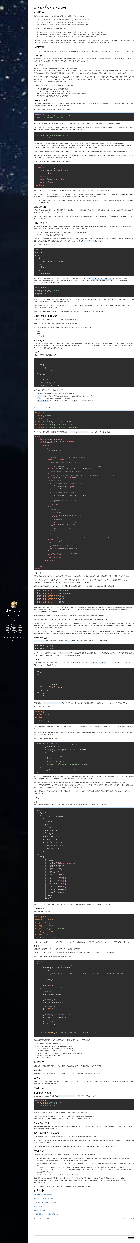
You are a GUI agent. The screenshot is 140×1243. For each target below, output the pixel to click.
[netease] (14, 637)
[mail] (15, 640)
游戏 (20, 632)
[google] (20, 637)
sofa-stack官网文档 (39, 1210)
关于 (7, 629)
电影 (14, 632)
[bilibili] (11, 637)
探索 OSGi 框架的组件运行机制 (43, 1194)
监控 (20, 629)
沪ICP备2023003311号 (38, 1237)
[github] (4, 637)
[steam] (17, 637)
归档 (14, 625)
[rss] (12, 640)
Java (43, 5)
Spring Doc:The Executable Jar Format (45, 1202)
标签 (20, 625)
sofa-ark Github (38, 1206)
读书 (7, 632)
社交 (14, 629)
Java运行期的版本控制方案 (43, 1218)
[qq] (7, 637)
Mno (52, 1237)
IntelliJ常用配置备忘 (130, 1218)
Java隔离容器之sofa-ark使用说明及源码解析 (46, 1214)
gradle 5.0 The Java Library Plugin (43, 1198)
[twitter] (23, 637)
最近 (7, 625)
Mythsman (14, 610)
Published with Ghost (47, 1237)
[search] (14, 620)
